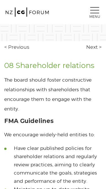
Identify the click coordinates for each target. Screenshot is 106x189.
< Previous (16, 47)
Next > (94, 47)
